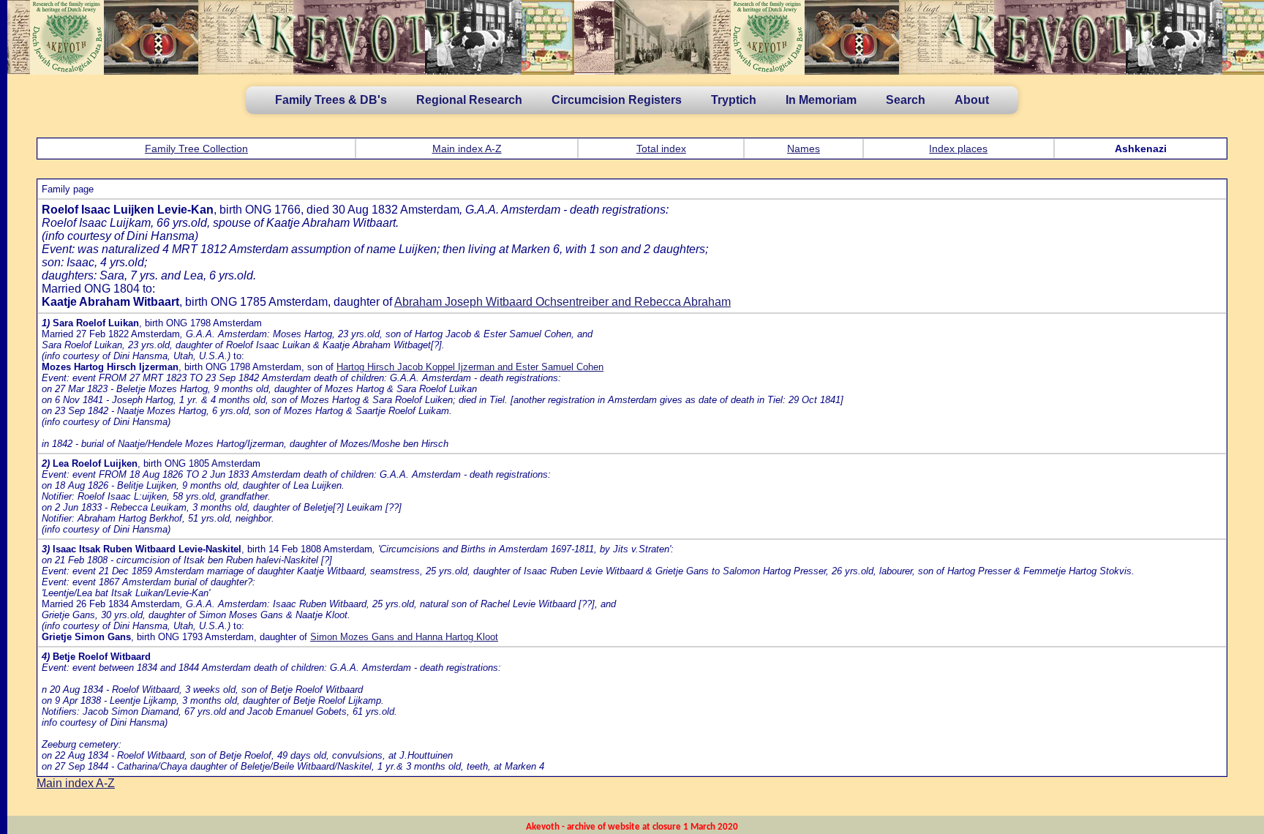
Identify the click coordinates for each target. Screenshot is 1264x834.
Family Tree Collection (196, 148)
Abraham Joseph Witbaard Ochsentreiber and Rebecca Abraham (562, 302)
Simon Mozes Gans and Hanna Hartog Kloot (404, 636)
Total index (661, 148)
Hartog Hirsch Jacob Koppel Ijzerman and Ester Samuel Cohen (469, 366)
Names (803, 148)
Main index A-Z (467, 148)
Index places (958, 148)
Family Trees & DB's (331, 100)
